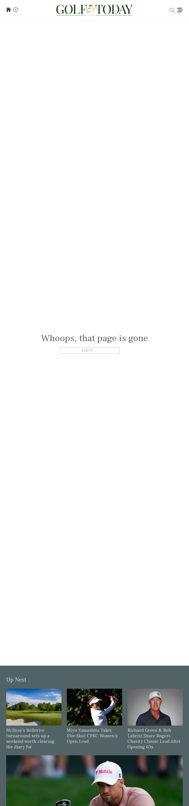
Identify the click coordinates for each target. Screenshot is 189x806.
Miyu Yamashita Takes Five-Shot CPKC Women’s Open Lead (92, 735)
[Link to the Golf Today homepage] (8, 10)
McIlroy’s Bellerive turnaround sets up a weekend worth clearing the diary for (30, 738)
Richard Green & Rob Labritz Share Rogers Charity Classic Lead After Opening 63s (154, 738)
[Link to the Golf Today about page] (15, 10)
